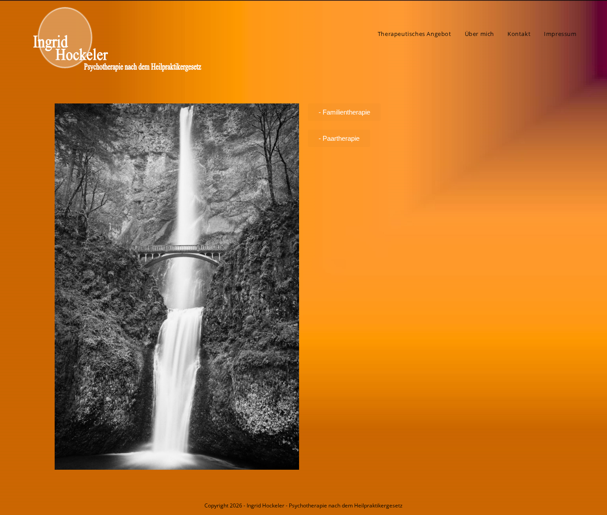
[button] (344, 112)
